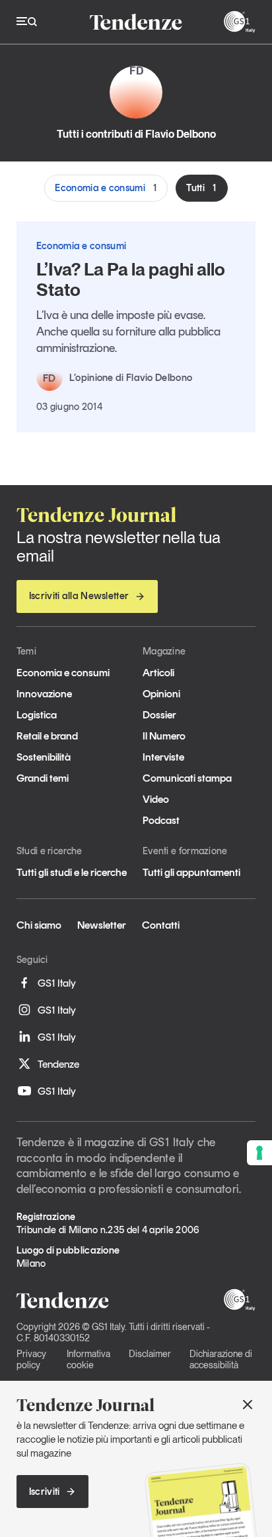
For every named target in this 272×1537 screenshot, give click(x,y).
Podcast (161, 820)
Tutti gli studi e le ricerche (72, 872)
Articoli (158, 672)
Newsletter (101, 925)
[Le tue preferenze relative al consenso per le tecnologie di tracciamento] (259, 1152)
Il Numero (164, 736)
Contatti (161, 925)
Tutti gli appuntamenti (191, 872)
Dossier (159, 715)
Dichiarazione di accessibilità (220, 1359)
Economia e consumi (106, 188)
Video (156, 799)
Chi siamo (39, 925)
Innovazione (44, 693)
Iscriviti (44, 1491)
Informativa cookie (88, 1359)
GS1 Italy (57, 983)
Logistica (37, 715)
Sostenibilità (44, 757)
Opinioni (161, 693)
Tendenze (58, 1064)
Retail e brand (47, 736)
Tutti (201, 188)
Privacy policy (31, 1359)
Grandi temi (43, 778)
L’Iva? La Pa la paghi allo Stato (130, 279)
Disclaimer (150, 1353)
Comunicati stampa (187, 778)
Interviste (163, 757)
